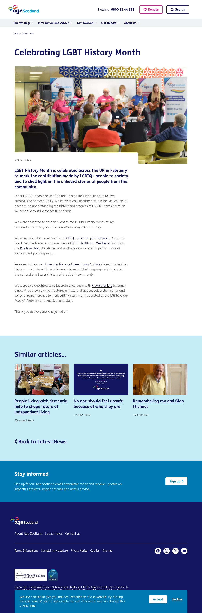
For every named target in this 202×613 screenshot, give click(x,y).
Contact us (72, 533)
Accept (158, 599)
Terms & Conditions (26, 550)
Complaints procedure (54, 550)
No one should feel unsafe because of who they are (101, 390)
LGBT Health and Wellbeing (91, 243)
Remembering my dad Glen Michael (160, 390)
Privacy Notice (79, 550)
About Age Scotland (28, 533)
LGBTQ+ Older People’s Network (87, 238)
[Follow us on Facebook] (158, 551)
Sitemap (107, 550)
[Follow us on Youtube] (184, 551)
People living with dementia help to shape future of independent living (42, 393)
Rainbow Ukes (30, 248)
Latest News (53, 533)
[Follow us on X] (175, 551)
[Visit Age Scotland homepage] (23, 9)
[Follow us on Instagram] (166, 551)
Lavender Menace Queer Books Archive (72, 264)
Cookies (95, 550)
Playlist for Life (102, 285)
